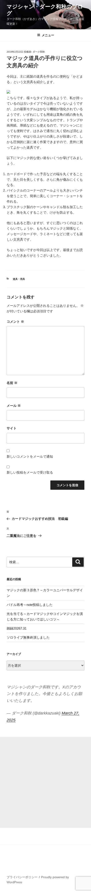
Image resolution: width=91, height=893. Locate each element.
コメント (15, 321)
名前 (12, 383)
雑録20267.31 (17, 628)
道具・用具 (19, 279)
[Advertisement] (45, 782)
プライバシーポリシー (22, 877)
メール (14, 405)
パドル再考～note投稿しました (30, 605)
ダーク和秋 (39, 51)
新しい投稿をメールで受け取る (30, 472)
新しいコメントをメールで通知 (30, 456)
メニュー (48, 35)
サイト (12, 428)
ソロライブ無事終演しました (28, 637)
